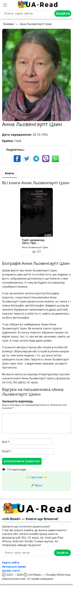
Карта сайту (10, 562)
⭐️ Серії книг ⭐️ (36, 477)
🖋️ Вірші (36, 485)
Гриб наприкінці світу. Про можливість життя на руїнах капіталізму (35, 241)
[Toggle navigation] (5, 5)
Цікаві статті (11, 570)
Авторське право (14, 566)
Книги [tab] (9, 173)
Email (6, 451)
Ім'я (5, 442)
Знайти (63, 13)
